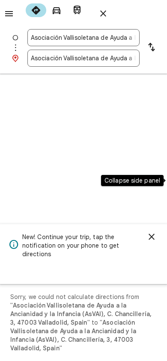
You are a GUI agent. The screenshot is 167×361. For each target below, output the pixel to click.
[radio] (36, 10)
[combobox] (83, 37)
